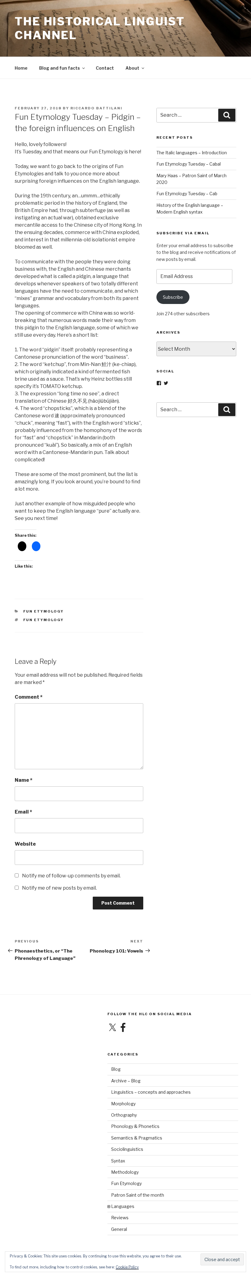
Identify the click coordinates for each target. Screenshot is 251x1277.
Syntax (118, 1160)
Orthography (124, 1115)
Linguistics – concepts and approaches (151, 1092)
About (132, 68)
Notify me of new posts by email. (59, 888)
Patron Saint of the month (137, 1195)
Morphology (123, 1103)
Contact (105, 68)
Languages (122, 1206)
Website (25, 844)
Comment (29, 697)
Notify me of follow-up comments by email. (71, 876)
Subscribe (173, 297)
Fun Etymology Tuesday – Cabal (188, 163)
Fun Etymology (43, 611)
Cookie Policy (127, 1267)
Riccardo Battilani (96, 108)
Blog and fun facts (59, 68)
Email (23, 812)
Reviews (120, 1217)
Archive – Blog (125, 1080)
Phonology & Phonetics (135, 1126)
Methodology (125, 1172)
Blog (116, 1069)
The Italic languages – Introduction (191, 152)
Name (23, 780)
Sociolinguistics (127, 1149)
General (119, 1229)
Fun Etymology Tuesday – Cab (186, 193)
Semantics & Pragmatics (136, 1137)
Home (21, 68)
